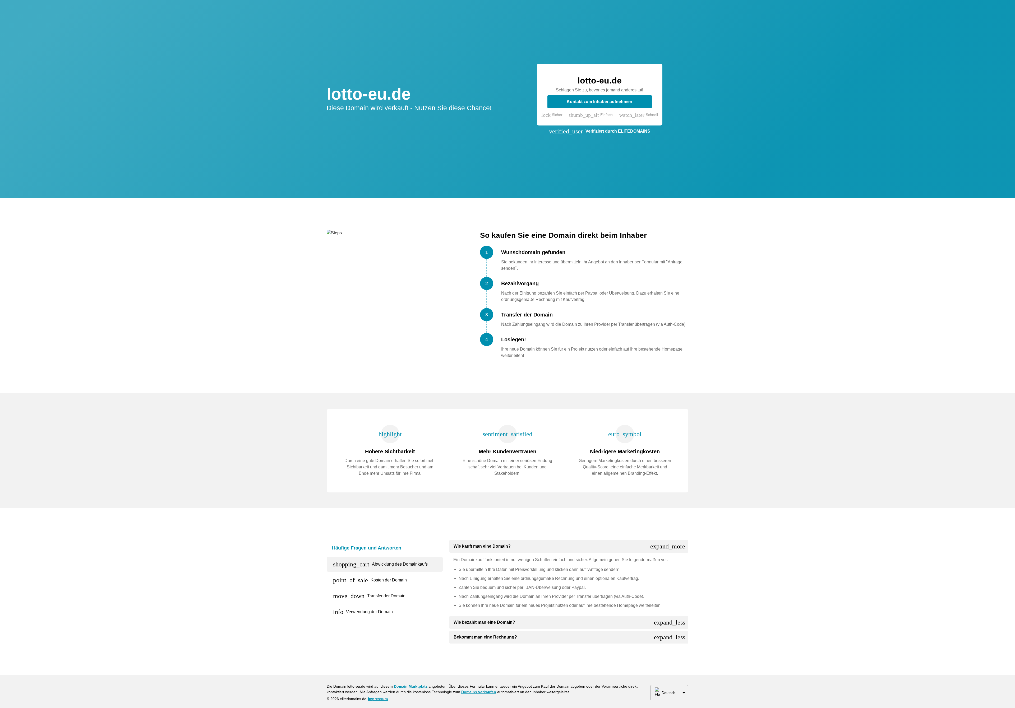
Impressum (378, 699)
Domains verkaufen (478, 692)
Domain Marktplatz (410, 686)
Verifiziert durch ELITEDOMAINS (617, 131)
